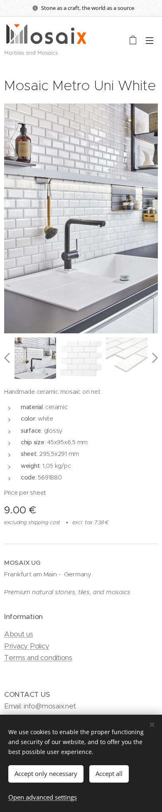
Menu (149, 40)
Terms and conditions (38, 657)
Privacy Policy (26, 646)
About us (18, 634)
